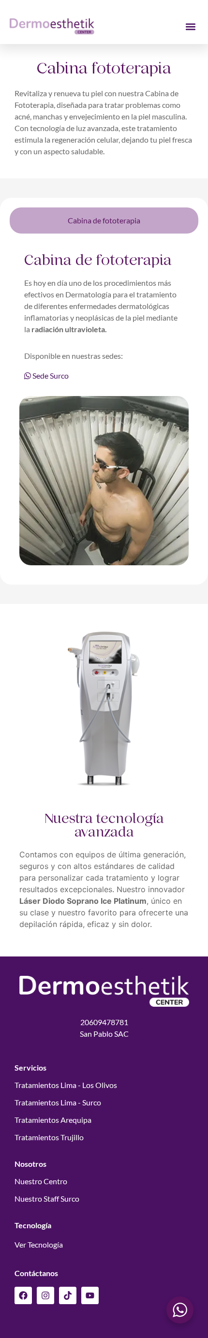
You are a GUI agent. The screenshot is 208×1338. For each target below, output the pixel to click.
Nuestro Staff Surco (47, 1198)
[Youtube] (90, 1295)
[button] (190, 26)
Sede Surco (50, 375)
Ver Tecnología (39, 1244)
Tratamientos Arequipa (53, 1119)
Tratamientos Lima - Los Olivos (66, 1084)
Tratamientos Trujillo (49, 1137)
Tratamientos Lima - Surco (58, 1102)
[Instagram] (45, 1295)
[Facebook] (23, 1295)
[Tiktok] (67, 1295)
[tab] (104, 220)
